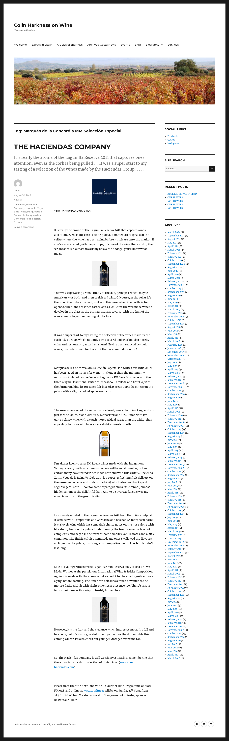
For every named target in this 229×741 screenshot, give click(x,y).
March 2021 (173, 249)
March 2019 (173, 309)
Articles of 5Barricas (70, 44)
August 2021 (174, 239)
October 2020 (174, 260)
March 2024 (173, 232)
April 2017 (172, 369)
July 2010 (172, 644)
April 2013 (172, 528)
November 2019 (175, 285)
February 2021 (175, 253)
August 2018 (174, 327)
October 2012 (174, 549)
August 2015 (174, 436)
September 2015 (176, 432)
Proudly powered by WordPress (59, 724)
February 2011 (174, 619)
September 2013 (175, 513)
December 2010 (175, 626)
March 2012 (173, 573)
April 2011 (172, 612)
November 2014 (175, 468)
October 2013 (174, 510)
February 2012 (175, 577)
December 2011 (175, 584)
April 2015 (172, 450)
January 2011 (174, 623)
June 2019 (172, 299)
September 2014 (176, 475)
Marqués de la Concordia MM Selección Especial (28, 219)
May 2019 (172, 302)
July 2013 (172, 517)
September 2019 (176, 292)
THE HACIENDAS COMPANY (62, 147)
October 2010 (174, 633)
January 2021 (174, 256)
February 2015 (175, 457)
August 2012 (174, 556)
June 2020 (172, 270)
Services (173, 44)
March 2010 (173, 658)
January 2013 (174, 538)
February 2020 (175, 281)
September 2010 (176, 637)
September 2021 (176, 235)
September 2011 (175, 594)
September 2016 (176, 394)
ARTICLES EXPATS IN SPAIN (182, 194)
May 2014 (172, 489)
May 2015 (172, 447)
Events (125, 44)
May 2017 (172, 366)
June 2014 (172, 485)
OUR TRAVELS (175, 197)
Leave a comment (24, 227)
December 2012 (175, 542)
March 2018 (173, 341)
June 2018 (172, 330)
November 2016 (175, 387)
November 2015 (175, 425)
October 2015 (174, 429)
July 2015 (172, 439)
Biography (152, 44)
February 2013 (174, 535)
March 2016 (173, 411)
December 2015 (175, 422)
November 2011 (175, 587)
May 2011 (172, 609)
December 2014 (175, 464)
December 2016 (175, 383)
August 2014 (174, 478)
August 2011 (173, 598)
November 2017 (175, 355)
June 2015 (172, 443)
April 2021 (172, 246)
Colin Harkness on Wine (43, 25)
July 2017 (172, 362)
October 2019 (174, 288)
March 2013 (173, 531)
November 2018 (175, 316)
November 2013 (175, 506)
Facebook (172, 136)
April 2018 (172, 337)
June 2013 (172, 520)
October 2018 (174, 320)
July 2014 (172, 482)
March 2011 (173, 616)
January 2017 (174, 380)
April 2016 (172, 408)
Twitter (171, 139)
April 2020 (173, 274)
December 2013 (175, 503)
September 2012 (176, 552)
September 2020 (176, 263)
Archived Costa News (101, 44)
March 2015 (173, 454)
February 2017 (175, 376)
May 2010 (172, 651)
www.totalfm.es (93, 690)
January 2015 (174, 461)
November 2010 (175, 630)
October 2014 (174, 471)
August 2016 (174, 397)
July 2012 (172, 559)
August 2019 (174, 295)
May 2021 (172, 242)
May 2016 (172, 404)
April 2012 (172, 570)
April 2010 (172, 654)
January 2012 (174, 580)
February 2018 (175, 344)
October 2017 (174, 359)
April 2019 (172, 306)
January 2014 (174, 499)
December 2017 (175, 351)
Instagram (173, 143)
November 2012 (175, 545)
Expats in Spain (42, 44)
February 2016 (175, 415)
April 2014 (172, 492)
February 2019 (175, 313)
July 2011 (172, 601)
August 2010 (174, 640)
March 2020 (173, 278)
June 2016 (172, 401)
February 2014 (175, 496)
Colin (17, 190)
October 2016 (174, 390)
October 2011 (174, 591)
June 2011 (172, 605)
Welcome (20, 44)
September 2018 (176, 323)
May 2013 (172, 524)
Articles (18, 200)
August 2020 (174, 267)
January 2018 (174, 348)
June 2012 (172, 563)
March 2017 (173, 373)
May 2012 (172, 566)
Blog (138, 44)
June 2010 (172, 647)
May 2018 (172, 334)
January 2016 (174, 418)
